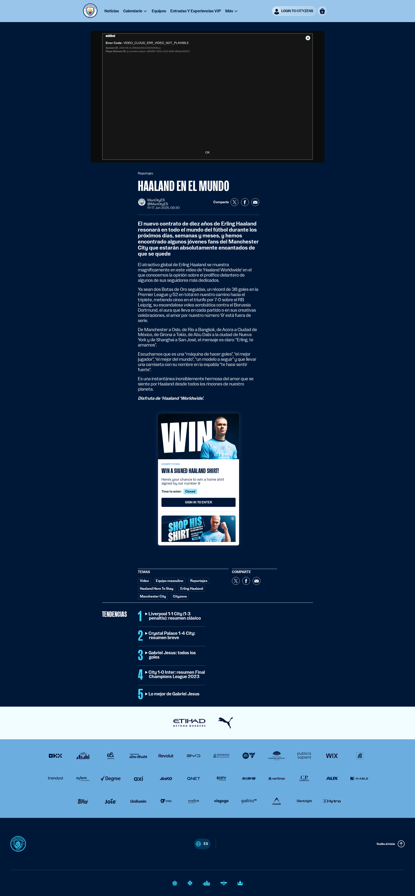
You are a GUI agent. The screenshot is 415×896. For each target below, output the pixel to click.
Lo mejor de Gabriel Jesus (174, 694)
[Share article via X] (234, 202)
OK (207, 152)
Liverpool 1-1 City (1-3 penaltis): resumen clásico (175, 616)
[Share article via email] (255, 202)
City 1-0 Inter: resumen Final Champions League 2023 (177, 674)
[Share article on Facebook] (245, 202)
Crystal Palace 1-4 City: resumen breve (172, 635)
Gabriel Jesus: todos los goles (172, 655)
